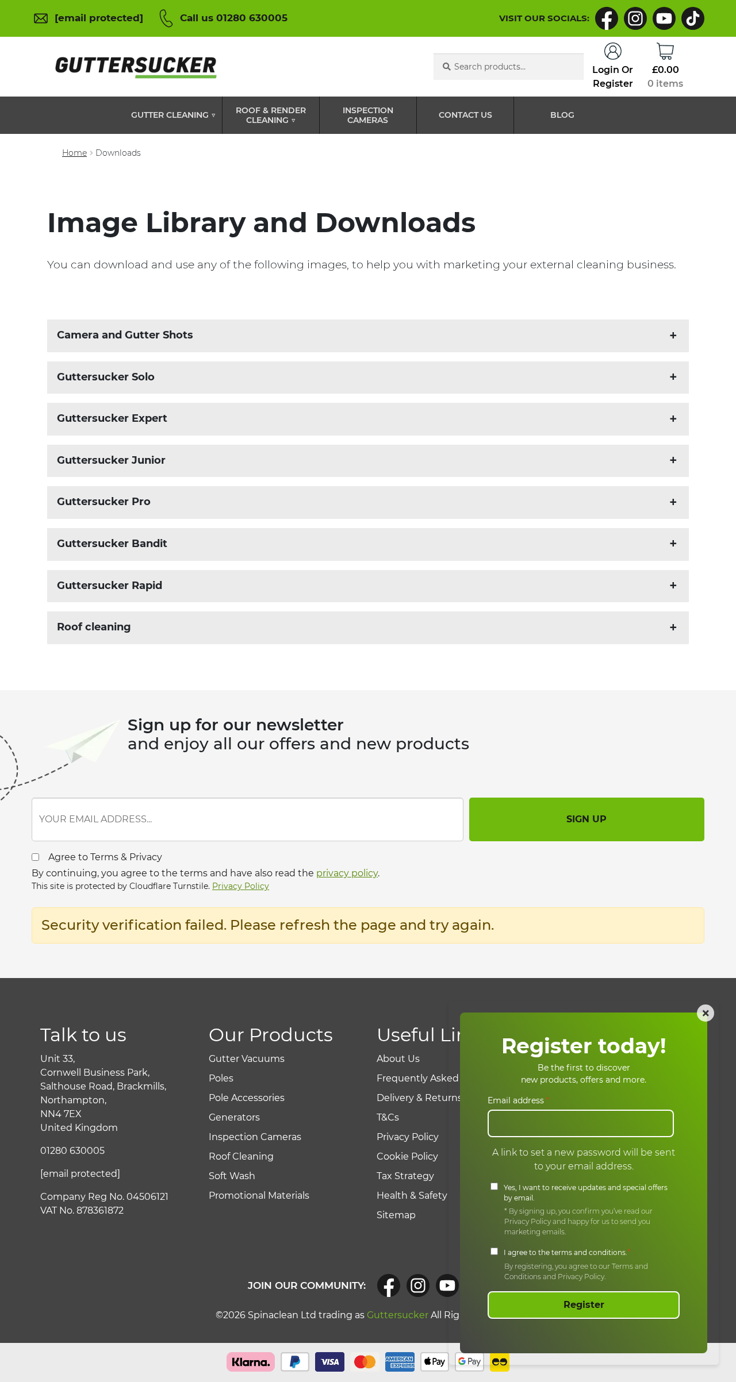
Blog (562, 115)
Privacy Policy (240, 886)
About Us (398, 1058)
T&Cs (388, 1117)
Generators (234, 1117)
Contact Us (465, 115)
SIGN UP (586, 819)
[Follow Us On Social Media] (388, 1285)
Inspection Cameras (368, 115)
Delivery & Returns (419, 1097)
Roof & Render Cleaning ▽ (271, 115)
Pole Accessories (247, 1097)
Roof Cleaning (241, 1156)
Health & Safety (412, 1195)
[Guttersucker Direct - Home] (133, 67)
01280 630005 (72, 1150)
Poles (221, 1078)
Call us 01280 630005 (234, 18)
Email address (518, 1100)
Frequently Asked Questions (442, 1078)
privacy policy (347, 873)
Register (584, 1304)
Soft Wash (232, 1176)
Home (74, 153)
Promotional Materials (259, 1195)
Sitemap (396, 1215)
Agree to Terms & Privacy (105, 857)
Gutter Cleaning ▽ (173, 115)
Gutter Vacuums (247, 1058)
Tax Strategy (405, 1176)
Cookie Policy (407, 1156)
